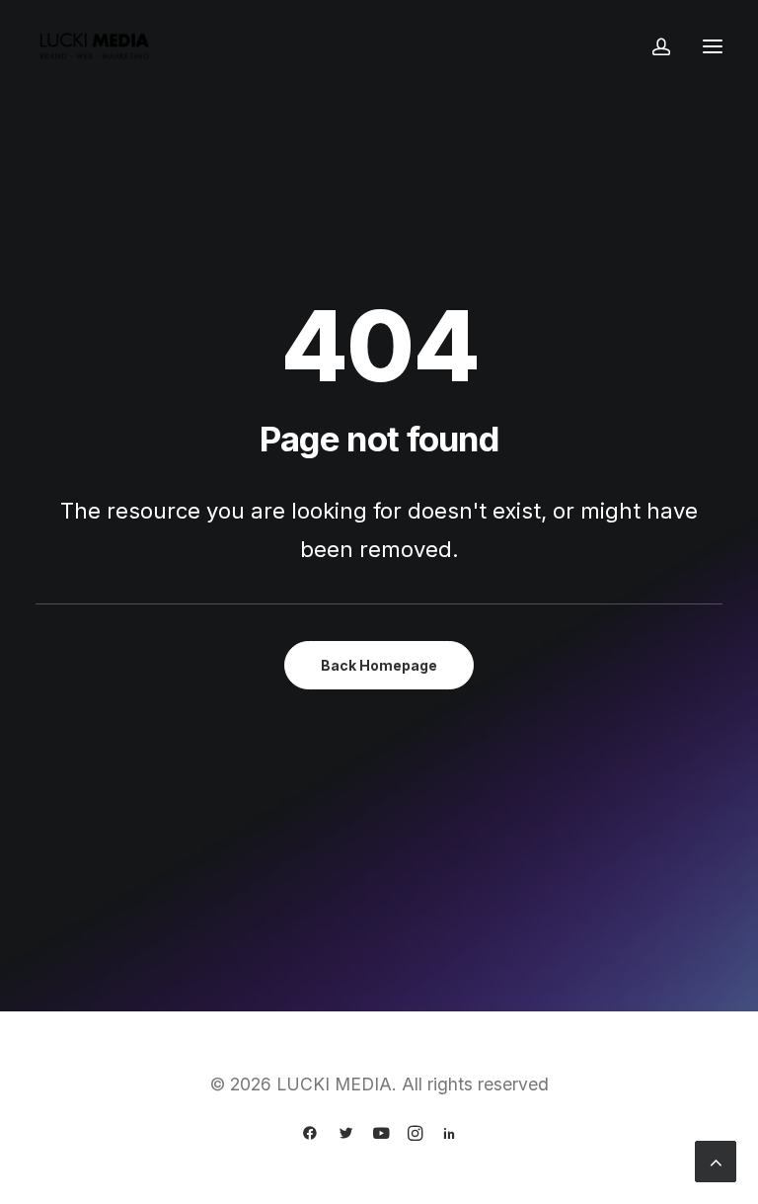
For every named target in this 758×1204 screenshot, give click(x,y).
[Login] (652, 46)
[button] (712, 46)
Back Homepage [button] (379, 665)
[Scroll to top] (715, 1159)
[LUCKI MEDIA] (95, 46)
